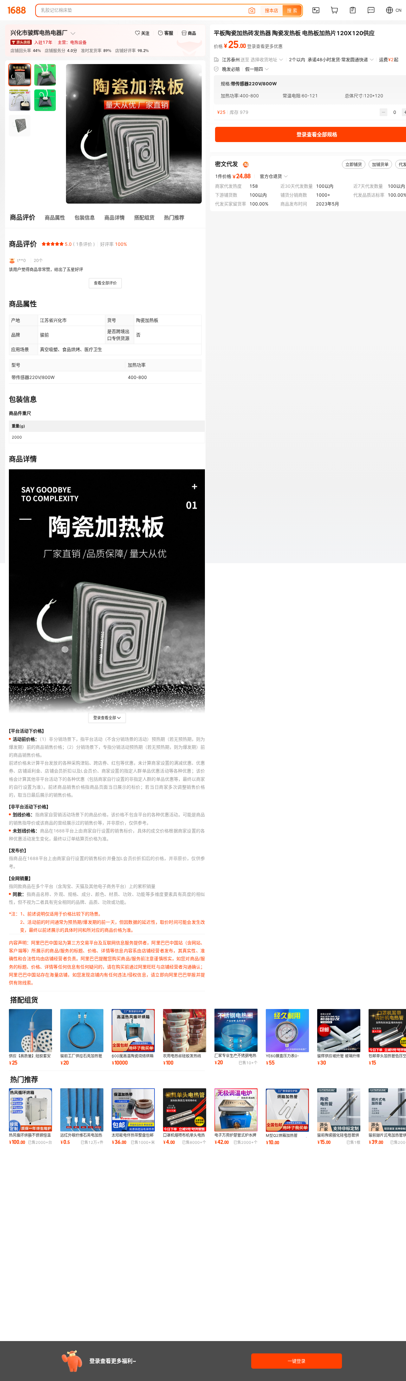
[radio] (44, 244)
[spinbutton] (394, 112)
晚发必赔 (231, 69)
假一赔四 (254, 69)
